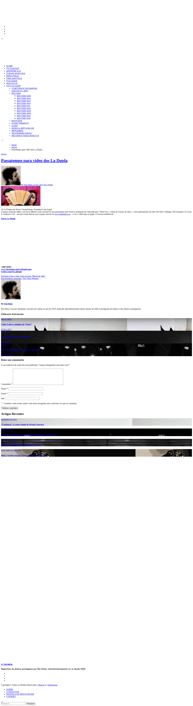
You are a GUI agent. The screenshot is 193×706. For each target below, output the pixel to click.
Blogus (41, 685)
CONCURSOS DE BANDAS (24, 88)
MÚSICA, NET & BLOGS (23, 128)
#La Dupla (48, 185)
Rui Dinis (28, 185)
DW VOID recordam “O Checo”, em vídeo (20, 350)
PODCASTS (11, 81)
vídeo (9, 319)
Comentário (6, 384)
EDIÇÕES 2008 (24, 113)
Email (4, 393)
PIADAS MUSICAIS (15, 73)
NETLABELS (17, 131)
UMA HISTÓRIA (14, 78)
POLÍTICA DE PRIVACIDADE (20, 694)
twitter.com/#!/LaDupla (11, 272)
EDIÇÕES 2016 (24, 116)
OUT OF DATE (13, 86)
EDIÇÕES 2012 (24, 103)
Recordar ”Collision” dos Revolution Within (20, 445)
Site (2, 398)
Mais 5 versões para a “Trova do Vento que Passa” (23, 455)
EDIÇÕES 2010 (24, 108)
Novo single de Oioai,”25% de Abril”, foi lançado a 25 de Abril (28, 435)
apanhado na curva (9, 419)
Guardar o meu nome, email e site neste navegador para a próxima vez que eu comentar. (40, 403)
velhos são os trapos (9, 440)
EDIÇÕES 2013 (24, 101)
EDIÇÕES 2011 (23, 106)
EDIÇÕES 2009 (24, 111)
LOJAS (15, 126)
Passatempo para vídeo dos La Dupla (34, 160)
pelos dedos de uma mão (11, 450)
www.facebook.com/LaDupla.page (16, 269)
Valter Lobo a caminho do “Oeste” (16, 324)
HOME (9, 66)
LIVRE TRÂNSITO (20, 123)
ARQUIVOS (11, 83)
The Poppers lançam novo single (15, 337)
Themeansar (52, 685)
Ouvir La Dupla (8, 218)
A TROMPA (38, 10)
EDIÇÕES (16, 93)
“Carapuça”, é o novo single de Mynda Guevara (22, 424)
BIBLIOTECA (12, 76)
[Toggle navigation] (2, 38)
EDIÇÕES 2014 (24, 98)
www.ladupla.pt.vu (63, 214)
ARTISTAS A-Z (13, 71)
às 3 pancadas (6, 430)
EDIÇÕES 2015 (24, 118)
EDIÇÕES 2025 (24, 96)
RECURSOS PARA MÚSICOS (25, 136)
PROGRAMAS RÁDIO (22, 133)
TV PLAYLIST (12, 68)
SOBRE (9, 689)
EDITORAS (17, 121)
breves (3, 154)
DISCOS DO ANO (20, 91)
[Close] (2, 701)
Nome (4, 389)
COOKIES (11, 696)
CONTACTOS (12, 692)
